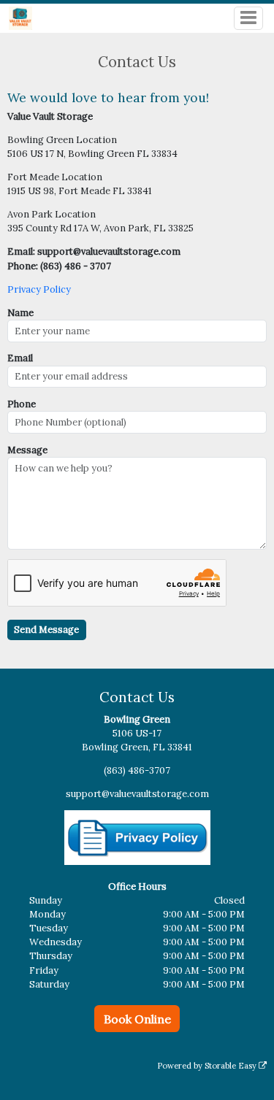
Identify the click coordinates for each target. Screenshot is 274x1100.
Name (20, 313)
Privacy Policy (39, 289)
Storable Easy (232, 1066)
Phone (21, 404)
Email (20, 358)
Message (27, 450)
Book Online (137, 1019)
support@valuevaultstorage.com (137, 794)
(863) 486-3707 (137, 770)
